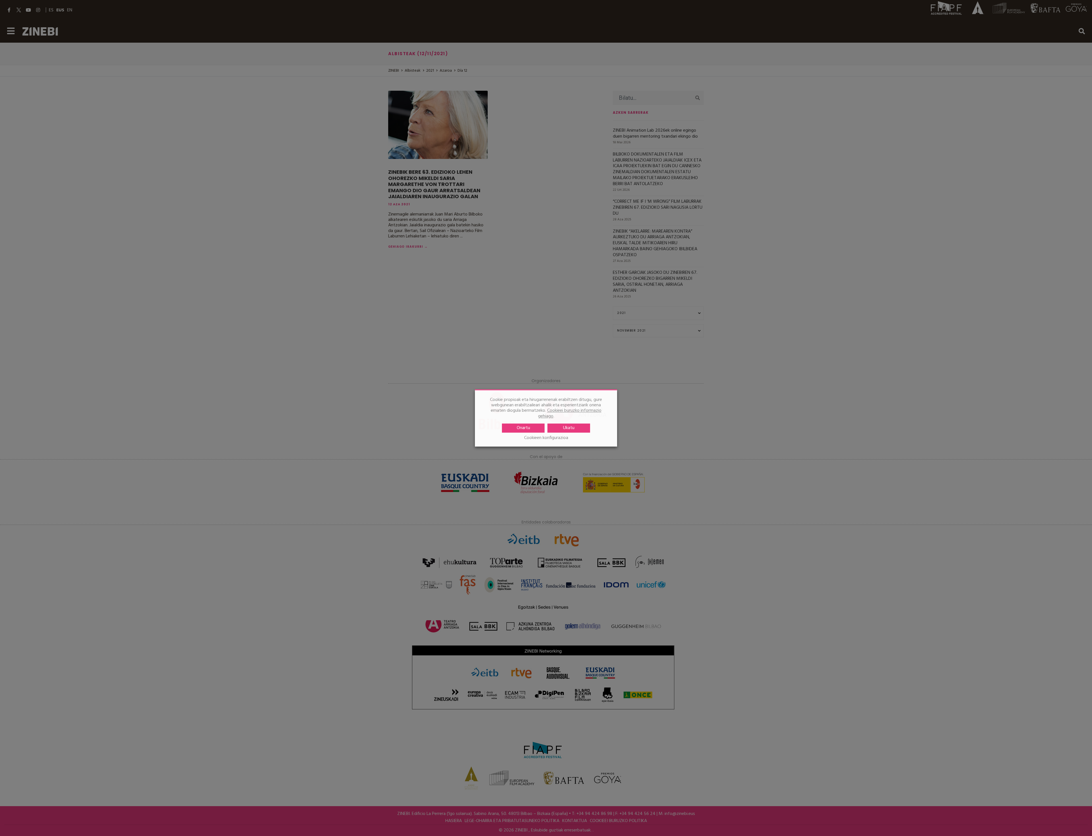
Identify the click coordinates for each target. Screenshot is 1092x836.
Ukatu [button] (568, 428)
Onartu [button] (523, 428)
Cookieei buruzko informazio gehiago (569, 413)
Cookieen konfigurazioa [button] (546, 438)
